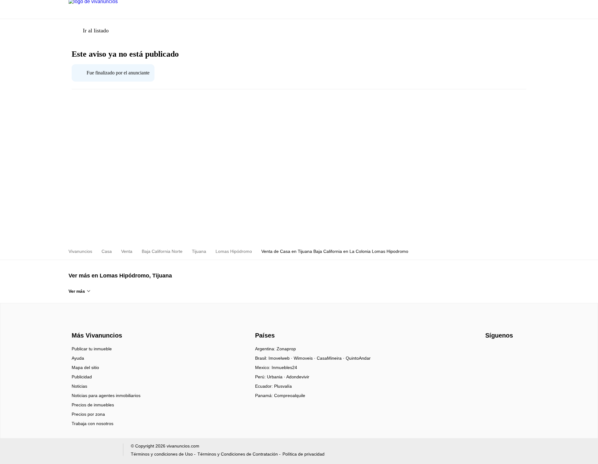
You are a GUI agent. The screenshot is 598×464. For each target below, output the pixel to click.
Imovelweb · (281, 358)
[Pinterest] (521, 351)
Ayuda (78, 358)
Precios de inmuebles (93, 404)
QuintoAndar (358, 358)
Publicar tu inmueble (92, 348)
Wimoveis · (305, 358)
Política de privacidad (303, 454)
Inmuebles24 (284, 367)
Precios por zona (88, 414)
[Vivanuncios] (96, 324)
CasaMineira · (331, 358)
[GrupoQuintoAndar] (92, 451)
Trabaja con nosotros (92, 423)
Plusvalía (283, 386)
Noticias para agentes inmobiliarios (106, 395)
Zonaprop (286, 348)
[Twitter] (511, 351)
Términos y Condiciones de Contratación (237, 454)
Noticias (79, 386)
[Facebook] (490, 351)
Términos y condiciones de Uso (162, 454)
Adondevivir (297, 376)
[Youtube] (501, 351)
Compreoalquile (289, 395)
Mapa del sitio (85, 367)
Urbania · (276, 376)
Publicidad (82, 376)
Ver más (77, 291)
